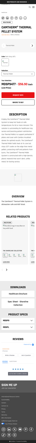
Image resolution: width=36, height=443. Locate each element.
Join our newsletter (8, 388)
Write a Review (15, 35)
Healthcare (4, 12)
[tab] (10, 355)
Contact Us (4, 406)
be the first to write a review (18, 374)
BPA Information (6, 418)
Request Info (18, 95)
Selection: (4, 70)
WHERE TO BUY (18, 102)
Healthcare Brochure (18, 293)
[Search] (30, 7)
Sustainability (5, 400)
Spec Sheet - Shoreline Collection (18, 303)
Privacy (3, 409)
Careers (3, 403)
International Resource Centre (10, 397)
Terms (3, 412)
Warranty (4, 415)
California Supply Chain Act (9, 421)
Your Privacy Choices (11, 424)
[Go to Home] (5, 7)
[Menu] (33, 7)
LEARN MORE (6, 262)
